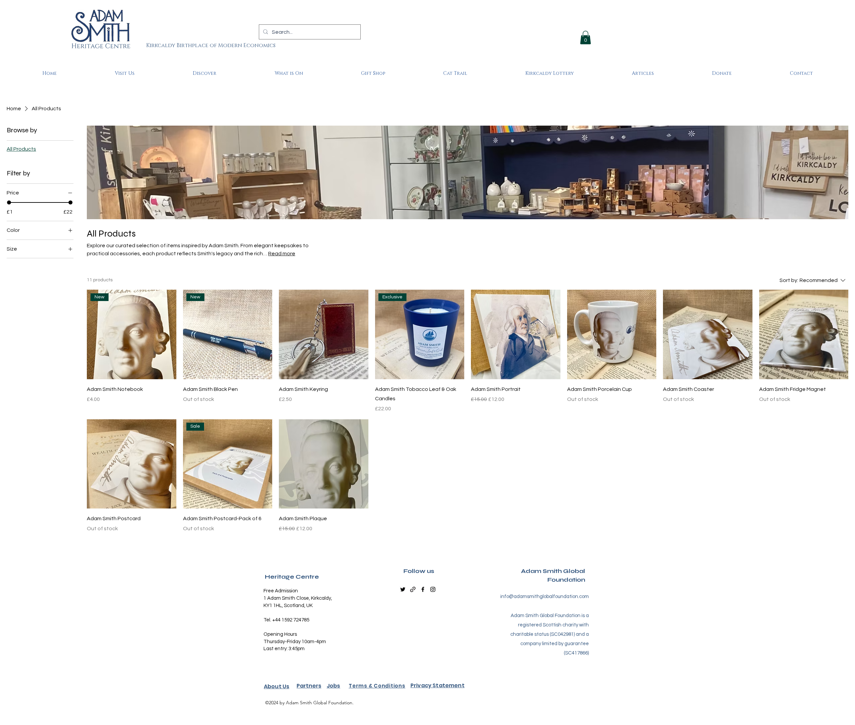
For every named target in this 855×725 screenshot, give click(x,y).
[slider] (9, 202)
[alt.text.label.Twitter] (402, 589)
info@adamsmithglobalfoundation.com (544, 596)
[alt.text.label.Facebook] (422, 589)
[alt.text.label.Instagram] (433, 589)
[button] (585, 37)
